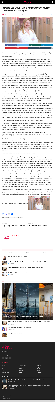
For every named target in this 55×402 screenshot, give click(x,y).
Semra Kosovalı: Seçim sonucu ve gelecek (17, 256)
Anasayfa (4, 365)
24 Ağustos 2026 (12, 324)
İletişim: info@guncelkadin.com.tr (9, 396)
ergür (15, 217)
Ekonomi (4, 368)
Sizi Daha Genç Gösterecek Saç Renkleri (17, 272)
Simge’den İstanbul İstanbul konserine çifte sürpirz (19, 327)
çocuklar (7, 217)
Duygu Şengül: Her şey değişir (15, 333)
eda (11, 217)
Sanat (38, 368)
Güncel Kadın (9, 14)
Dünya (3, 367)
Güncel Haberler (5, 372)
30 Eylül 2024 (17, 14)
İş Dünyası (21, 368)
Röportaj (39, 365)
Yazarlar (39, 372)
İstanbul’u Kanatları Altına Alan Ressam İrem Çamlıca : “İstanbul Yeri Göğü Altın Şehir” (27, 261)
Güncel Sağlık (22, 365)
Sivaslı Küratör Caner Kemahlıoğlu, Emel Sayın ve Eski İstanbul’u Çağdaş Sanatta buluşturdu (23, 316)
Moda (20, 372)
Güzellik (21, 367)
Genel (3, 370)
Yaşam (38, 370)
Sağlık (22, 14)
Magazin (21, 370)
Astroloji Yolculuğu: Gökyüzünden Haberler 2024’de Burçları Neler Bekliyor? (25, 267)
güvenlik (20, 217)
